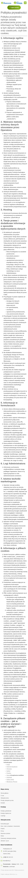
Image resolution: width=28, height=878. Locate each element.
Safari (8, 771)
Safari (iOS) (10, 779)
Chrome (9, 769)
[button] (25, 3)
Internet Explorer (11, 766)
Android (9, 777)
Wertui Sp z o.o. (13, 874)
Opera (8, 775)
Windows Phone (11, 781)
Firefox (8, 773)
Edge (8, 764)
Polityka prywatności (19, 870)
